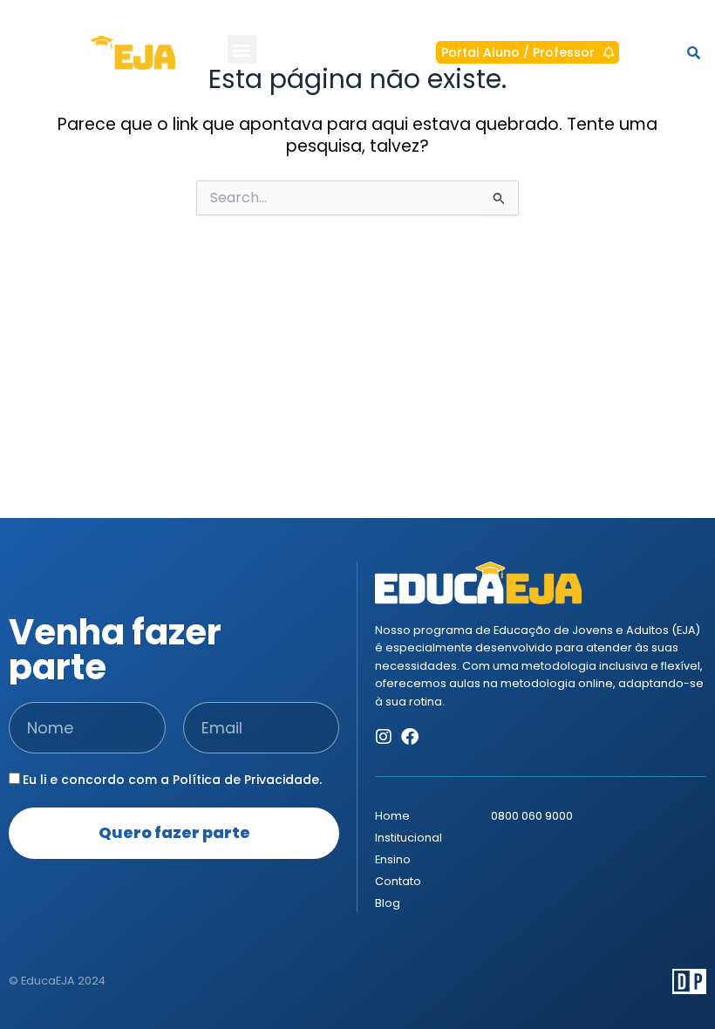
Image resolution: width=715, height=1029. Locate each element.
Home (392, 815)
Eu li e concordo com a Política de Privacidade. (172, 779)
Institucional (408, 837)
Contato (398, 881)
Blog (387, 903)
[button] (242, 49)
